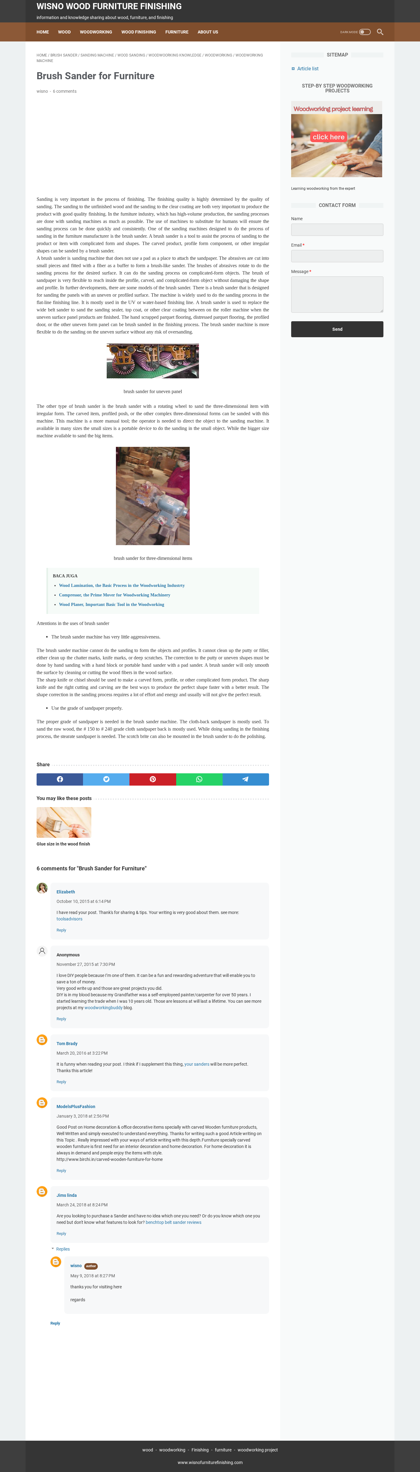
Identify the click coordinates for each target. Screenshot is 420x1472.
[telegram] (246, 779)
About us (208, 31)
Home (43, 31)
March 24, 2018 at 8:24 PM (82, 1204)
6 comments (65, 91)
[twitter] (106, 779)
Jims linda (67, 1195)
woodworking (172, 1449)
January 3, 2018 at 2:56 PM (83, 1116)
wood (147, 1449)
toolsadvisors (69, 918)
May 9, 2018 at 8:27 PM (92, 1275)
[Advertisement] (153, 145)
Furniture (176, 31)
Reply (61, 930)
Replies (63, 1249)
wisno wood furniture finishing (109, 6)
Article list (308, 69)
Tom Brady (67, 1043)
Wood (64, 31)
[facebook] (60, 779)
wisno (76, 1265)
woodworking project (258, 1449)
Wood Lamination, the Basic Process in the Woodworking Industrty (122, 585)
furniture (223, 1449)
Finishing (201, 1449)
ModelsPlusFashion (76, 1106)
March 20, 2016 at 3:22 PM (82, 1053)
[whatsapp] (199, 779)
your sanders (196, 1064)
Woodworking (96, 31)
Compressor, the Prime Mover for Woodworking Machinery (114, 594)
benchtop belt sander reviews (173, 1222)
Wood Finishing (138, 31)
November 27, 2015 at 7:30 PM (86, 964)
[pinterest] (152, 779)
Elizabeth (66, 891)
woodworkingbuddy (104, 1007)
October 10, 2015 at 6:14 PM (84, 901)
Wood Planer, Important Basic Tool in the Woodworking (111, 604)
